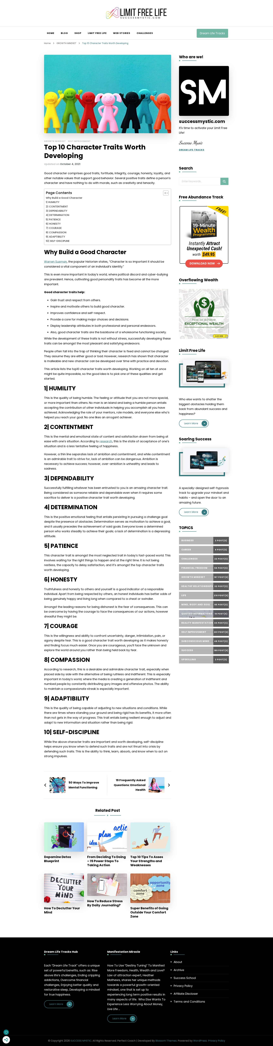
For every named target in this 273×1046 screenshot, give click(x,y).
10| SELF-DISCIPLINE (58, 241)
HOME (50, 33)
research (106, 441)
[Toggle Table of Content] (164, 193)
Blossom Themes (166, 1041)
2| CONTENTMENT (57, 206)
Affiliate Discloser (186, 994)
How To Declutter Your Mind (62, 910)
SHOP (77, 33)
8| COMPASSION (56, 232)
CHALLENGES (145, 33)
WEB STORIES (121, 33)
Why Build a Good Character (64, 198)
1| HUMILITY (52, 202)
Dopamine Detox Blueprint (57, 859)
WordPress (200, 1041)
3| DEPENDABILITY (56, 211)
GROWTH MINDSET (55, 141)
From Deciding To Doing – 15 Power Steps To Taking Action (106, 861)
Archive (179, 970)
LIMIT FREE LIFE (97, 33)
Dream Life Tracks (212, 33)
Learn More (191, 423)
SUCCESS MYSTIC (80, 1041)
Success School (185, 978)
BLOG (64, 33)
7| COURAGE (54, 228)
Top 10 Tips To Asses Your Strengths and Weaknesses (146, 861)
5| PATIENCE (53, 219)
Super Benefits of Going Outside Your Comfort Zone (149, 912)
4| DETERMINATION (57, 215)
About (178, 962)
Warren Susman (55, 262)
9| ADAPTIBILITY (55, 236)
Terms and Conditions (189, 1002)
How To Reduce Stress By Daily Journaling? (105, 903)
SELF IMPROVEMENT (79, 141)
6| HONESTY (53, 224)
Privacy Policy (183, 986)
